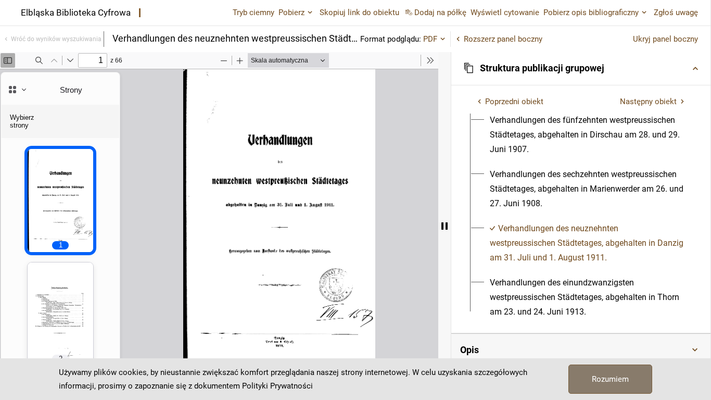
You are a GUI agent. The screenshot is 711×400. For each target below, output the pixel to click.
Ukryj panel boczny (665, 39)
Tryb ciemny (253, 12)
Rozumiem (610, 379)
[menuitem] (586, 135)
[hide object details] (444, 226)
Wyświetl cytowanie (505, 12)
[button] (580, 68)
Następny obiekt (648, 101)
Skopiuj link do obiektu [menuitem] (359, 12)
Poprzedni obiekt (514, 101)
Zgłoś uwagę (676, 12)
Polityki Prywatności (277, 386)
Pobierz (291, 12)
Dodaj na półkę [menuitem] (440, 12)
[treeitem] (581, 135)
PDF (430, 39)
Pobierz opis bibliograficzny (591, 12)
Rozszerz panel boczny (503, 39)
